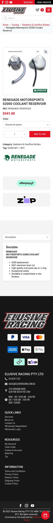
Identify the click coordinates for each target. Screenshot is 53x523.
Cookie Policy (11, 483)
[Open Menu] (49, 9)
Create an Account (13, 450)
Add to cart (40, 134)
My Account (10, 444)
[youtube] (11, 2)
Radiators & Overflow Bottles (36, 25)
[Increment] (24, 134)
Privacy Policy (11, 474)
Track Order (10, 447)
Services (9, 417)
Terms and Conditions (15, 471)
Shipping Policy (12, 480)
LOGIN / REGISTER (44, 2)
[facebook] (2, 2)
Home (5, 25)
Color (5, 119)
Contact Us (10, 423)
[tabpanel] (26, 261)
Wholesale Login (13, 429)
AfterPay (9, 453)
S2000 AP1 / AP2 (16, 148)
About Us (9, 420)
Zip (6, 456)
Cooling (15, 25)
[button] (46, 52)
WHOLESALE (28, 2)
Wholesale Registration (16, 426)
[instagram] (6, 2)
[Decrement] (4, 134)
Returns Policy (12, 477)
